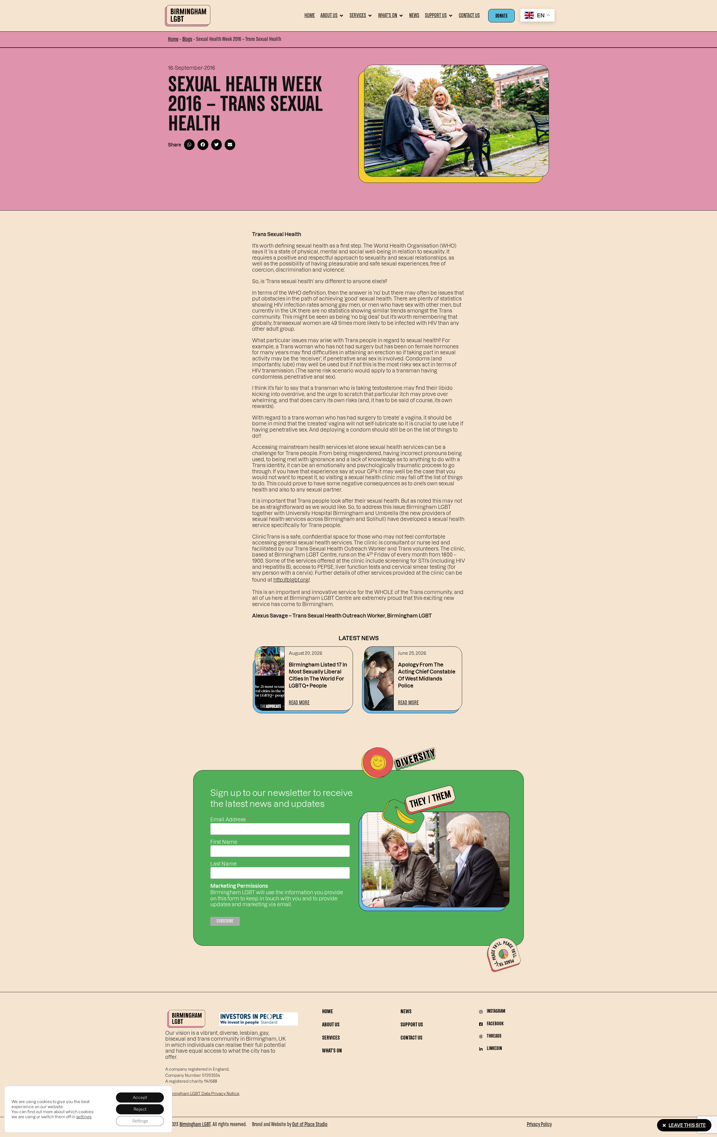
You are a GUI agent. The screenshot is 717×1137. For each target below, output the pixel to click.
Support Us (412, 1025)
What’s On (332, 1051)
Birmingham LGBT (195, 1125)
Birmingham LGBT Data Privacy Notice (202, 1093)
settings (83, 1116)
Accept (140, 1097)
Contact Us (411, 1038)
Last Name (223, 863)
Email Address (230, 818)
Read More (299, 703)
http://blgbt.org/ (291, 580)
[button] (332, 15)
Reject (140, 1109)
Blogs (187, 39)
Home (173, 39)
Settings (140, 1121)
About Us (330, 1025)
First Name (223, 841)
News (406, 1012)
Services (331, 1038)
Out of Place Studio (309, 1125)
